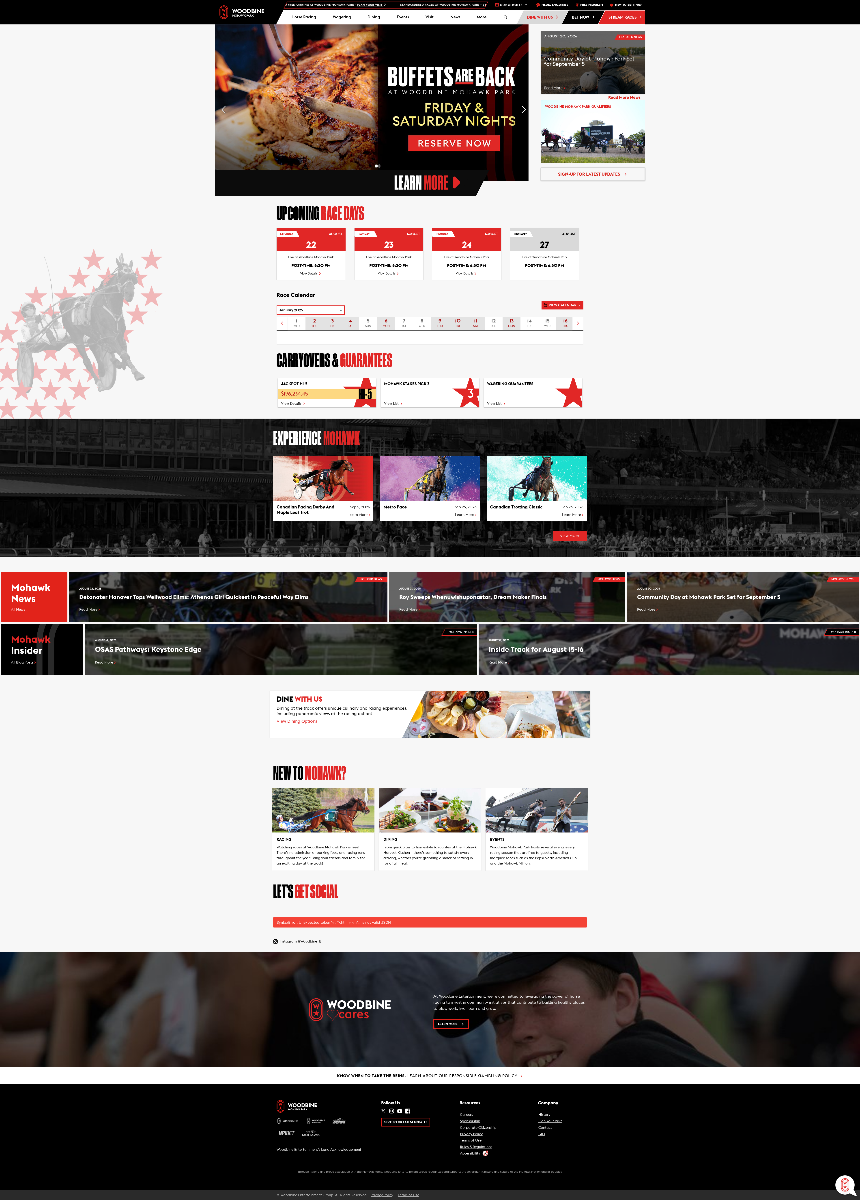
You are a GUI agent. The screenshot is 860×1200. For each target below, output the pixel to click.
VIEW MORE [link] (570, 536)
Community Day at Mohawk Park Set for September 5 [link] (708, 597)
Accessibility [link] (470, 1153)
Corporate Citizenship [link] (478, 1127)
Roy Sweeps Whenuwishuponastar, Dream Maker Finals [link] (473, 597)
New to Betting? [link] (628, 5)
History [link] (544, 1114)
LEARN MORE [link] (448, 1024)
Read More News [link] (624, 97)
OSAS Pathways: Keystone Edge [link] (148, 649)
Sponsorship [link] (470, 1121)
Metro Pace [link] (395, 507)
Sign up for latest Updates (405, 1122)
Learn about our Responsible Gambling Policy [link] (430, 1076)
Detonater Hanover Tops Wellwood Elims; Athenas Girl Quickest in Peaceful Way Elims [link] (194, 597)
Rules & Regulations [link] (476, 1147)
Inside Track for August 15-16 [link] (536, 649)
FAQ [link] (541, 1134)
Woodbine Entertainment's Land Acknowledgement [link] (319, 1149)
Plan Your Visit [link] (550, 1121)
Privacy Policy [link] (471, 1134)
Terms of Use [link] (471, 1140)
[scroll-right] (578, 324)
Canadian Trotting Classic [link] (516, 507)
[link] (241, 12)
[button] (482, 17)
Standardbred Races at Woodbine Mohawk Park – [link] (284, 5)
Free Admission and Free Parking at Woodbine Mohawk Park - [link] (440, 5)
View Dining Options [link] (297, 722)
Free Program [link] (591, 5)
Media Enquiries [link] (555, 5)
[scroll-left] (282, 324)
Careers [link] (466, 1114)
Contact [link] (545, 1127)
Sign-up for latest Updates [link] (589, 174)
